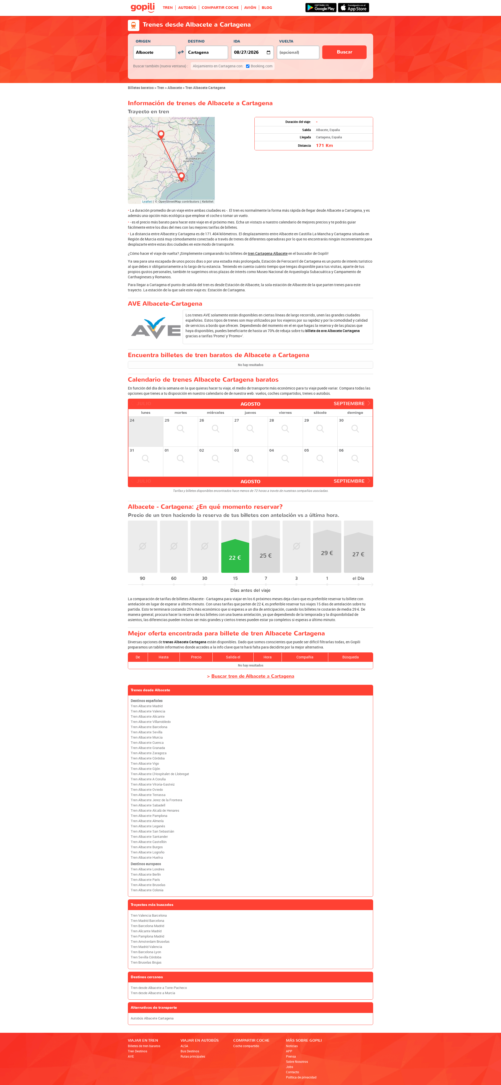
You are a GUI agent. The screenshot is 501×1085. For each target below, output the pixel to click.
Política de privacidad (301, 1077)
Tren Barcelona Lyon (146, 952)
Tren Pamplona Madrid (147, 936)
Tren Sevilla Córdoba (146, 957)
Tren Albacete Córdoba (148, 758)
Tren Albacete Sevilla (146, 732)
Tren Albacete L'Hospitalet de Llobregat (160, 774)
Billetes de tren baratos (144, 1046)
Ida (237, 41)
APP (289, 1051)
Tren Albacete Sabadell (148, 805)
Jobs (289, 1067)
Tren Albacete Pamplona (149, 815)
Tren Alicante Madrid (146, 931)
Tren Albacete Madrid (147, 706)
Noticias (292, 1046)
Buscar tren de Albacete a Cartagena (252, 676)
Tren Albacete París (145, 879)
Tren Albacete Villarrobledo (151, 722)
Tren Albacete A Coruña (148, 779)
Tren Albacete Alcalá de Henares (155, 810)
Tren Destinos (137, 1051)
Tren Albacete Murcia (147, 737)
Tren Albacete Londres (147, 869)
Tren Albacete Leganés (148, 826)
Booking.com (232, 65)
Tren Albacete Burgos (147, 847)
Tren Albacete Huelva (147, 857)
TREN (168, 7)
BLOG (267, 7)
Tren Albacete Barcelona (149, 727)
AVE (131, 1056)
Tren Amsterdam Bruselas (150, 941)
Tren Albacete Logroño (147, 852)
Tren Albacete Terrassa (148, 795)
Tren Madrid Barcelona (147, 920)
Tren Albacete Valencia (148, 711)
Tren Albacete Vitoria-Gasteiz (153, 784)
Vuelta (286, 41)
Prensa (291, 1056)
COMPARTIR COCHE (220, 7)
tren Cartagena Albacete (268, 253)
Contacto (292, 1072)
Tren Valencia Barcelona (149, 915)
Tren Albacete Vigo (145, 763)
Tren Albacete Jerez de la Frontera (156, 800)
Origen (143, 41)
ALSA (184, 1046)
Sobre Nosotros (297, 1061)
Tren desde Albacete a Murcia (153, 993)
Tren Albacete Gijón (145, 768)
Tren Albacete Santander (149, 836)
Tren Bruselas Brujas (146, 962)
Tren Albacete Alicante (148, 716)
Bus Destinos (190, 1051)
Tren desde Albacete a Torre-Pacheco (159, 988)
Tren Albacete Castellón (148, 842)
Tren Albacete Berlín (146, 874)
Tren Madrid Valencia (146, 947)
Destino (196, 41)
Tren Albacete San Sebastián (152, 831)
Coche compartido (246, 1046)
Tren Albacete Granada (148, 748)
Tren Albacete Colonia (147, 890)
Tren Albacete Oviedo (147, 789)
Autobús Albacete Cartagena (152, 1018)
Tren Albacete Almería (147, 821)
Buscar (344, 52)
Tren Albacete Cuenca (147, 742)
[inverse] (180, 52)
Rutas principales (193, 1056)
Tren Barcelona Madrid (147, 926)
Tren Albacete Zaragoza (148, 753)
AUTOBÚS (187, 7)
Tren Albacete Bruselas (148, 885)
